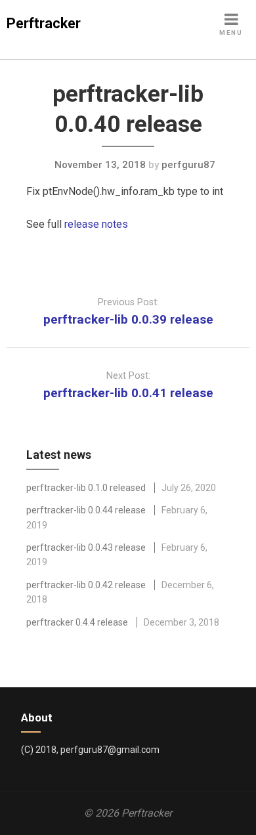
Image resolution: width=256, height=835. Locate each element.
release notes (96, 224)
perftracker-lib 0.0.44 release (86, 510)
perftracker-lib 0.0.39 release (128, 319)
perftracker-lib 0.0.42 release (86, 585)
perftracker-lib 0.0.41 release (128, 392)
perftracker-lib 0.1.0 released (86, 487)
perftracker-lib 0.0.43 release (86, 547)
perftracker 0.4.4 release (77, 622)
